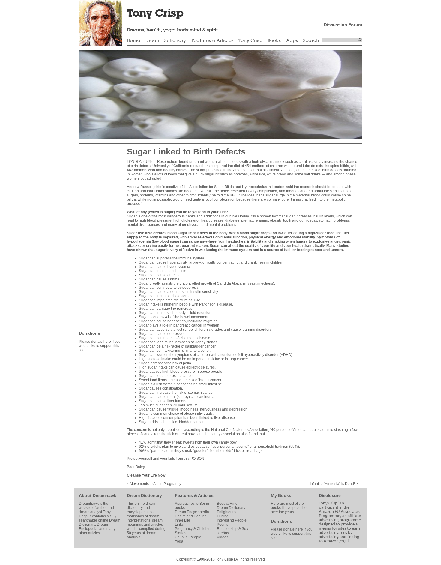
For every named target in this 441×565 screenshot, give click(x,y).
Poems (222, 524)
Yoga (179, 541)
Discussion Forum (343, 24)
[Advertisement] (97, 237)
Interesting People (232, 520)
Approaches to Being (192, 503)
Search (311, 41)
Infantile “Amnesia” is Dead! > (334, 484)
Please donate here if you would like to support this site (100, 345)
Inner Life (182, 520)
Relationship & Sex (232, 529)
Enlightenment (229, 512)
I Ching (223, 516)
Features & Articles (212, 41)
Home (133, 41)
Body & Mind (227, 503)
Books (274, 41)
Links (179, 524)
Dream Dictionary (165, 41)
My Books (281, 495)
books (180, 508)
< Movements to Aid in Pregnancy (154, 484)
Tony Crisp (250, 41)
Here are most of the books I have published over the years (290, 507)
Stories (180, 533)
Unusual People (188, 537)
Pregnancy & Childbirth (194, 529)
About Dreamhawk (97, 495)
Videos (222, 537)
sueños (223, 533)
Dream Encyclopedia (192, 512)
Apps (292, 41)
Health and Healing (191, 516)
